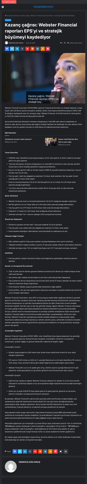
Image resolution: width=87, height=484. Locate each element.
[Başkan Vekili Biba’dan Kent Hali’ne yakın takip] (51, 142)
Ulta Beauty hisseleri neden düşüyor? (18, 139)
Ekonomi (16, 15)
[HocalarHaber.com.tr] (43, 6)
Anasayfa (9, 15)
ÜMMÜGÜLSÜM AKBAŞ (16, 43)
